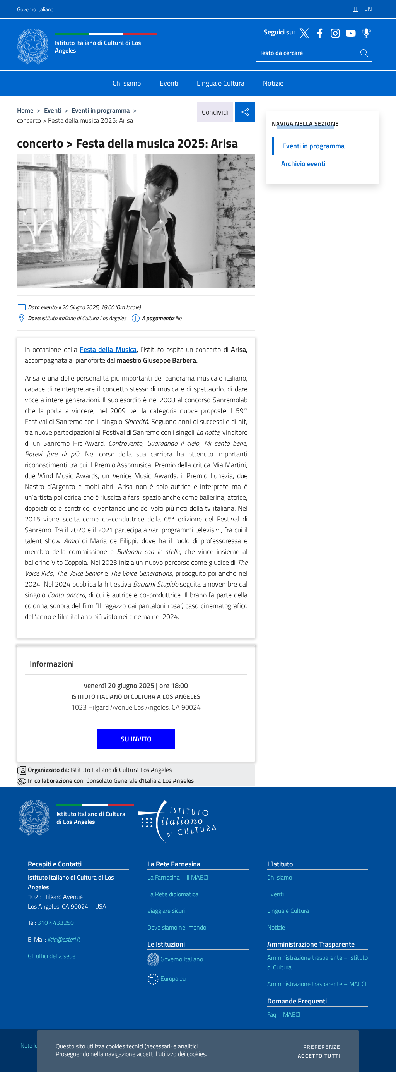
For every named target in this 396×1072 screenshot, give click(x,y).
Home (25, 110)
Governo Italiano (35, 9)
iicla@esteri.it (64, 939)
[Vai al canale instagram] (333, 32)
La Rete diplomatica (172, 894)
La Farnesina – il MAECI (177, 877)
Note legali (33, 1045)
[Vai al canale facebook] (318, 32)
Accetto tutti (319, 1055)
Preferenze (321, 1047)
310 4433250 (56, 922)
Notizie (276, 927)
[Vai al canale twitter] (302, 32)
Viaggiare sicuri (166, 910)
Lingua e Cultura (288, 910)
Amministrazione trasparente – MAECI (317, 983)
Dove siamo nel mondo (176, 927)
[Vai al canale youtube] (349, 32)
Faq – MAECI (283, 1014)
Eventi (52, 110)
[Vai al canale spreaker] (364, 32)
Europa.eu (172, 978)
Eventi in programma (101, 110)
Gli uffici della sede (51, 956)
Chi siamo (279, 877)
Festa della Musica (108, 349)
